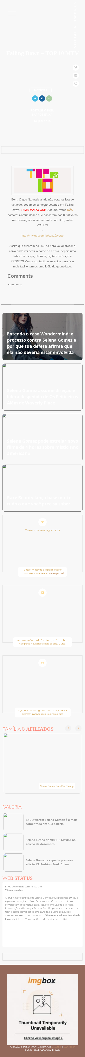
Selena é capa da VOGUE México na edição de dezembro (51, 842)
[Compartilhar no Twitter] (35, 98)
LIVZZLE (56, 1046)
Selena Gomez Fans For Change (57, 786)
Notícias (40, 90)
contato (20, 886)
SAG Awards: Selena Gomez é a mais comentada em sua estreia (51, 822)
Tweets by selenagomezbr (42, 530)
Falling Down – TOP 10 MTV (42, 53)
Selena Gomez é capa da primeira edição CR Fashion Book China (49, 862)
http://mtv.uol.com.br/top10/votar (42, 235)
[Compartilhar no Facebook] (42, 98)
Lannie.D (69, 1046)
